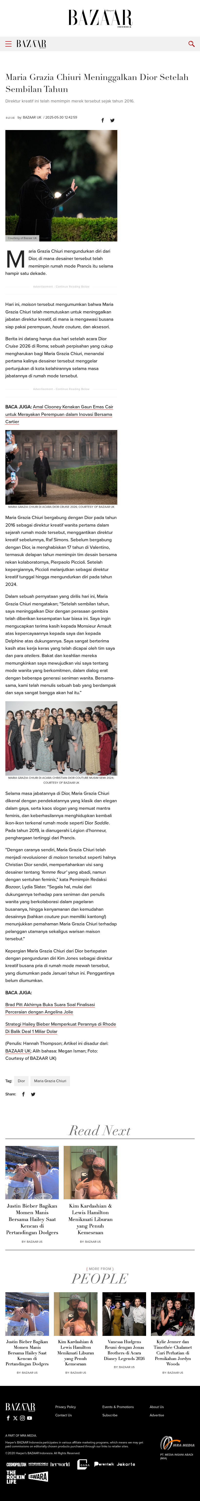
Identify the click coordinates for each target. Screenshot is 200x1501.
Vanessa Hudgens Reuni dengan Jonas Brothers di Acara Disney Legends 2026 (124, 1350)
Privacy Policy (65, 1407)
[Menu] (8, 44)
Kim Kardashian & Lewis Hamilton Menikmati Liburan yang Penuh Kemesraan (90, 1219)
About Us (157, 1407)
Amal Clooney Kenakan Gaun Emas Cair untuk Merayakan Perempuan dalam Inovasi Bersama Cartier (59, 414)
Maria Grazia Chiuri (50, 1081)
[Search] (192, 44)
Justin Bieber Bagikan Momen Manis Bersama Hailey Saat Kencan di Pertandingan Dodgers (32, 1219)
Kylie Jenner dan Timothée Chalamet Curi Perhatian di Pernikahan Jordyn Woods (173, 1353)
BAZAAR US (34, 1241)
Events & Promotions (118, 1407)
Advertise (157, 1415)
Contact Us (63, 1415)
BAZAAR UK (32, 117)
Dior (21, 1081)
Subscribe (110, 1415)
